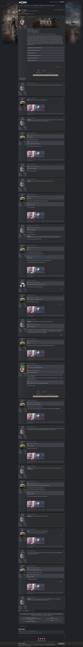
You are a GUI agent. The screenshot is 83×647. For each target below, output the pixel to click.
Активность (36, 5)
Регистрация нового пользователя (30, 621)
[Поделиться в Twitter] (20, 629)
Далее (27, 610)
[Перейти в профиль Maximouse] (22, 103)
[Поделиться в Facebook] (21, 629)
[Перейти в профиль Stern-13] (22, 285)
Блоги (32, 5)
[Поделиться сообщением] (63, 83)
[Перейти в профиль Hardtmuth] (19, 10)
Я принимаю (61, 643)
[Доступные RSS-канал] (64, 636)
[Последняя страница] (29, 13)
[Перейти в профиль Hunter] (22, 88)
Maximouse (22, 98)
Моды (21, 5)
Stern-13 (22, 280)
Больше (52, 5)
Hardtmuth (23, 16)
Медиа (28, 5)
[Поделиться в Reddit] (23, 629)
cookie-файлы (24, 644)
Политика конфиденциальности (41, 640)
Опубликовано (31, 83)
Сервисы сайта (42, 5)
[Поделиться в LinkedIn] (24, 629)
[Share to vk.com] (19, 629)
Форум (25, 5)
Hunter (22, 83)
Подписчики (60, 9)
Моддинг (48, 5)
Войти (52, 620)
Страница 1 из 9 (32, 610)
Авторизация (56, 9)
